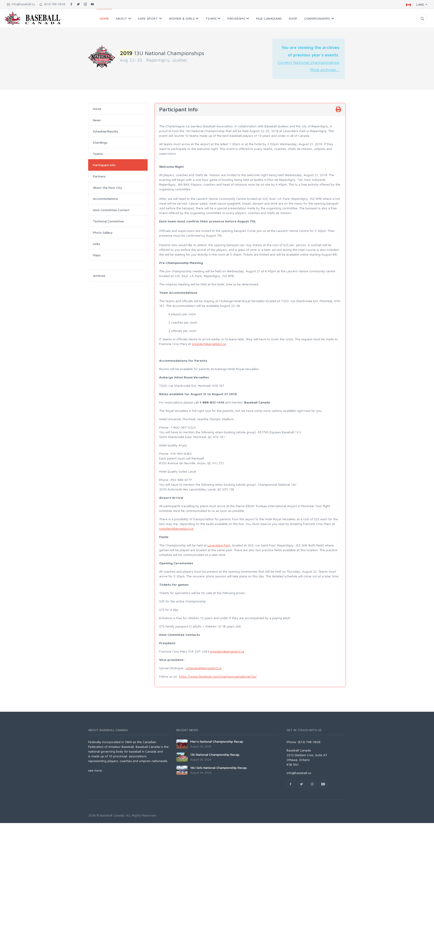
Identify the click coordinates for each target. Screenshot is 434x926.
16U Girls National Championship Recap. (218, 768)
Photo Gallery (103, 232)
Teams (98, 154)
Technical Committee (108, 221)
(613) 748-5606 (53, 4)
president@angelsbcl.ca (209, 344)
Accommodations (105, 199)
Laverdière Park (219, 545)
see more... (96, 770)
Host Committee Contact (111, 210)
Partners (99, 176)
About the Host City (107, 187)
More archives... (324, 69)
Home (97, 109)
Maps (97, 255)
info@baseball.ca (22, 4)
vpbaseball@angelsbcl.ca (203, 668)
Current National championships (308, 62)
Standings (100, 142)
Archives (99, 276)
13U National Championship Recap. (215, 754)
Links (96, 244)
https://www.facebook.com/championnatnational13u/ (218, 676)
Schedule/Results (105, 131)
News (97, 120)
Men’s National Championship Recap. (217, 741)
